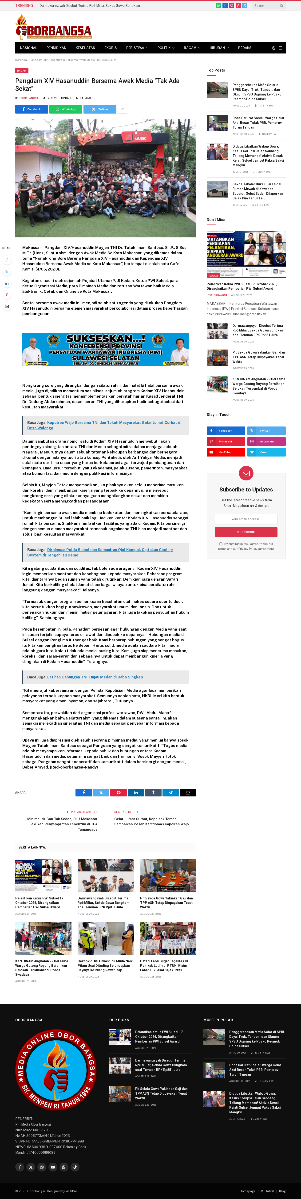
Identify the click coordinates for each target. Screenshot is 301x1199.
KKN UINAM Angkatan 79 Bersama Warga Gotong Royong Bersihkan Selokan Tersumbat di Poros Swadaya (41, 967)
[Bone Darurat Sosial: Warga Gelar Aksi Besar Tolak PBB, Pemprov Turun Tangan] (217, 123)
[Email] (6, 306)
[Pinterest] (6, 294)
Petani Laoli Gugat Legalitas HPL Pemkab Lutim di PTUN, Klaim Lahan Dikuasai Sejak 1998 (165, 965)
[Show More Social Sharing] (122, 109)
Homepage (248, 1191)
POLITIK (164, 48)
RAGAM (190, 48)
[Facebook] (6, 260)
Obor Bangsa (29, 98)
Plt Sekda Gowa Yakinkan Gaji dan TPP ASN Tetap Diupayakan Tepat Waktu (166, 902)
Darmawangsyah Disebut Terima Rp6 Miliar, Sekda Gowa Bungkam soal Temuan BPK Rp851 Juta (92, 6)
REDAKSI (245, 48)
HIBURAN (217, 48)
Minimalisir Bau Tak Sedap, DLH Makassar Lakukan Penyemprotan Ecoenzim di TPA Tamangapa (62, 824)
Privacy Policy (247, 549)
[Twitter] (6, 271)
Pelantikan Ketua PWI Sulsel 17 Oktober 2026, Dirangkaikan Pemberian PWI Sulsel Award (39, 902)
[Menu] (280, 48)
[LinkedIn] (6, 283)
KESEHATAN (85, 48)
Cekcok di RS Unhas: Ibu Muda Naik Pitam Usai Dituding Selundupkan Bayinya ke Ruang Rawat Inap (105, 965)
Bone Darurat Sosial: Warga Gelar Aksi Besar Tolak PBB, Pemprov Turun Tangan (259, 122)
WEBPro (71, 1191)
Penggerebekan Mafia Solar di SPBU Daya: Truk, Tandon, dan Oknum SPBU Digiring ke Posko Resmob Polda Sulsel (257, 92)
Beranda (21, 59)
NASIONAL (28, 48)
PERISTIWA (135, 48)
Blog (282, 1191)
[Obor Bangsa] (53, 26)
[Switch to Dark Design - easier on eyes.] (274, 48)
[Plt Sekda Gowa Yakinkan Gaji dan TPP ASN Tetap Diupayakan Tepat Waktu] (168, 875)
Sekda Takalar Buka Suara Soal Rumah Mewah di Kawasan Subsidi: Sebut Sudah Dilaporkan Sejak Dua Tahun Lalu (258, 191)
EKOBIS (111, 48)
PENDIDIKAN (56, 48)
